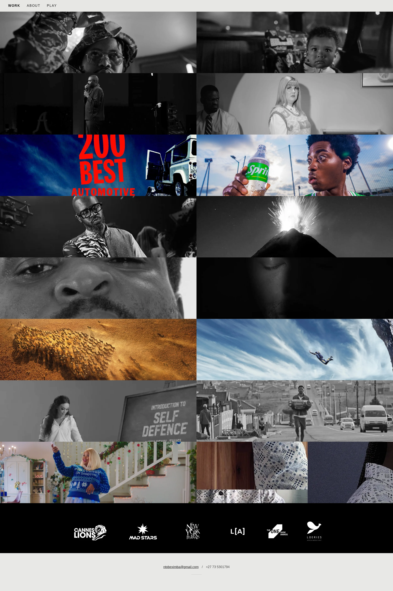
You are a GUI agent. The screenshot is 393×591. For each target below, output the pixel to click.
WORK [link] (14, 5)
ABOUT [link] (33, 5)
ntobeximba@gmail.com (181, 567)
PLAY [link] (52, 5)
